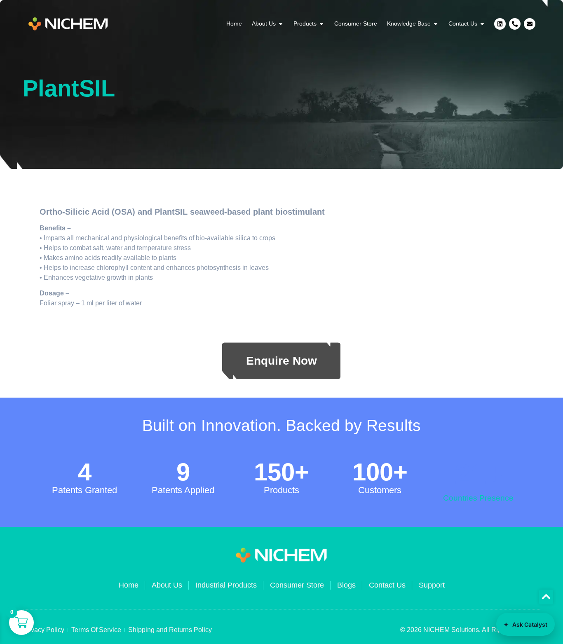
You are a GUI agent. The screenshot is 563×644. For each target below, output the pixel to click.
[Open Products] (321, 23)
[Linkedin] (500, 24)
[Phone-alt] (515, 24)
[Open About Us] (281, 23)
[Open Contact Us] (482, 23)
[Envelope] (529, 24)
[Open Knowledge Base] (436, 23)
